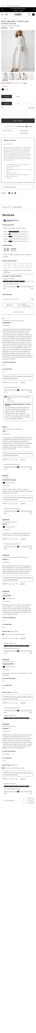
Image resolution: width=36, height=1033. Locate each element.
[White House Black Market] (17, 14)
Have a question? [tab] (17, 207)
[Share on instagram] (12, 193)
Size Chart (32, 107)
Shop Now (15, 10)
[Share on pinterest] (15, 193)
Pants (5, 18)
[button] (33, 14)
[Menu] (2, 14)
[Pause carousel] (34, 10)
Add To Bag (18, 120)
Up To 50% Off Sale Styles (18, 8)
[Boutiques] (7, 14)
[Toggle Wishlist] (32, 32)
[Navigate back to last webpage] (2, 18)
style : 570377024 (8, 144)
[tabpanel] (18, 506)
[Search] (29, 14)
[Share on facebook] (9, 193)
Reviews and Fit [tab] (6, 207)
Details (25, 83)
